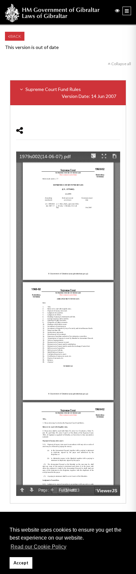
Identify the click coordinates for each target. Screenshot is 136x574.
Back (15, 36)
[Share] (19, 130)
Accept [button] (21, 562)
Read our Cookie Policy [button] (38, 547)
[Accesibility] (117, 10)
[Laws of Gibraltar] (52, 12)
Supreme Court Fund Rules (70, 92)
